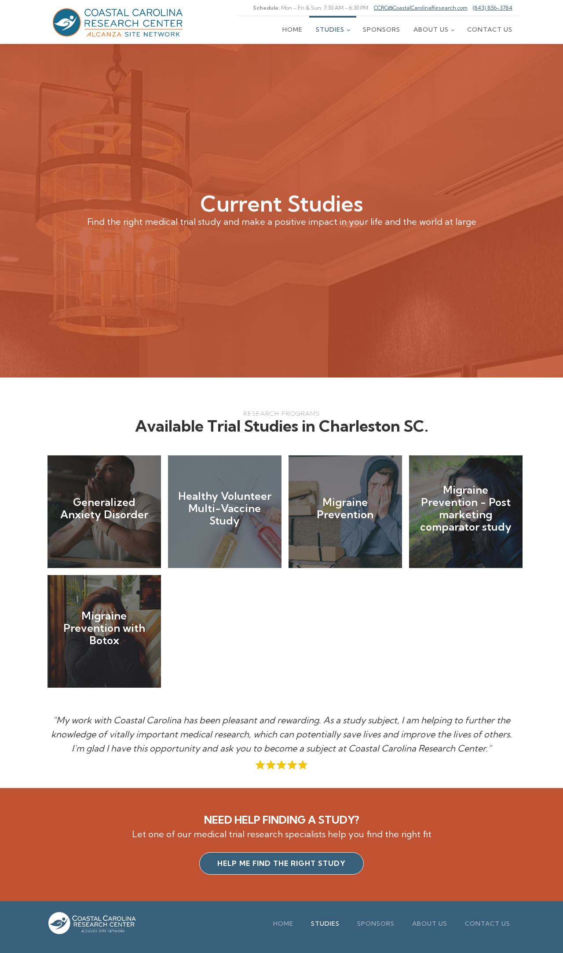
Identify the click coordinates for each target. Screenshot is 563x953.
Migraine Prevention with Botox (104, 627)
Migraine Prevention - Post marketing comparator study (466, 508)
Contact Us (489, 29)
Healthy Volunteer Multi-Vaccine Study (224, 508)
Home (292, 29)
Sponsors (381, 29)
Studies (330, 29)
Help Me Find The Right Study (281, 863)
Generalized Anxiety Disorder (104, 508)
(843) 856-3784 (492, 7)
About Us (431, 29)
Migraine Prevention (345, 508)
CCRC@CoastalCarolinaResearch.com (421, 7)
